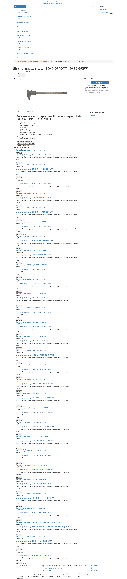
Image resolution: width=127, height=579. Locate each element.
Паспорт (92, 115)
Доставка (57, 3)
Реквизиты (51, 3)
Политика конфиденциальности (25, 569)
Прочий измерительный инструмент (23, 36)
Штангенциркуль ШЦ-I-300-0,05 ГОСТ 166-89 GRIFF (34, 240)
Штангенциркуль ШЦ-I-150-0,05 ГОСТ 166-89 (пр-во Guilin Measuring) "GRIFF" (44, 526)
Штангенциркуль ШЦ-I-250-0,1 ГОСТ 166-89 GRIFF (34, 226)
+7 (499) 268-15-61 (48, 1)
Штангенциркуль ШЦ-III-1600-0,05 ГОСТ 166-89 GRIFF (35, 412)
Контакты (45, 3)
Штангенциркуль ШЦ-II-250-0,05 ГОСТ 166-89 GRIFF (34, 269)
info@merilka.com (59, 1)
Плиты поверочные (22, 31)
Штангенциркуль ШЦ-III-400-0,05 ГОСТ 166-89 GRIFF (35, 369)
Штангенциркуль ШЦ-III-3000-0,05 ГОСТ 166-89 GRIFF (35, 469)
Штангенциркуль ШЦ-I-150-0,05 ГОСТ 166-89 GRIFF (34, 169)
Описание (21, 111)
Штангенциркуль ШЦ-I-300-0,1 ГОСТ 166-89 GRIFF (34, 255)
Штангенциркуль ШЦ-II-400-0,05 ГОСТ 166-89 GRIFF (34, 326)
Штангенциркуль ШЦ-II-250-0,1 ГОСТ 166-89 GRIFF (34, 283)
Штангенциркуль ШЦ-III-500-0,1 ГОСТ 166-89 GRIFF (34, 484)
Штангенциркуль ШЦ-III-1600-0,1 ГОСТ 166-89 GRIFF (35, 426)
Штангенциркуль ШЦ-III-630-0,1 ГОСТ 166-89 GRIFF (34, 512)
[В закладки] (23, 177)
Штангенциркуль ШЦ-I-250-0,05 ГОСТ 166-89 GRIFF (34, 212)
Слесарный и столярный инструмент (24, 42)
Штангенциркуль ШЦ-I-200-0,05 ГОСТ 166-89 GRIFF (34, 197)
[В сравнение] (25, 177)
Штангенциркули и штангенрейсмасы (22, 11)
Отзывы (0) (30, 111)
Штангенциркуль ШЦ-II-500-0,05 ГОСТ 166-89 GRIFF (34, 340)
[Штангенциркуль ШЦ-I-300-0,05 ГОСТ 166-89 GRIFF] (46, 94)
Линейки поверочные (23, 27)
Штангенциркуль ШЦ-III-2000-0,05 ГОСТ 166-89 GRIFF (35, 441)
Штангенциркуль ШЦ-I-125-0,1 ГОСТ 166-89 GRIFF (34, 154)
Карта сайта (94, 570)
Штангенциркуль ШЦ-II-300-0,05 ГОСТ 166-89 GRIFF (34, 297)
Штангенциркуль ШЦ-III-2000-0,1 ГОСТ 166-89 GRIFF (35, 455)
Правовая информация (22, 567)
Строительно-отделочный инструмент (24, 48)
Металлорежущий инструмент (25, 53)
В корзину (99, 82)
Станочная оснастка (22, 58)
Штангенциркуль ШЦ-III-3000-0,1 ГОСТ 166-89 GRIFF (35, 555)
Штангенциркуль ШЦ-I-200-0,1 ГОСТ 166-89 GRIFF (34, 541)
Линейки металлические (24, 22)
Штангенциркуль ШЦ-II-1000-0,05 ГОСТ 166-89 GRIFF (35, 355)
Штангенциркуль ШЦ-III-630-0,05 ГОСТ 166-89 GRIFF (35, 498)
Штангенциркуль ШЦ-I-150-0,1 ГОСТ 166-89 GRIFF (34, 183)
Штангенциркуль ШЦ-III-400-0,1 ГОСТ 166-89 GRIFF (34, 383)
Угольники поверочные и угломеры (24, 17)
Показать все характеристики (26, 143)
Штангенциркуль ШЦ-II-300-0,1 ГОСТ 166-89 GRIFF (34, 312)
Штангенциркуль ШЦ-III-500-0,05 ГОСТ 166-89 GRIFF (35, 398)
